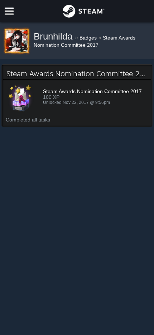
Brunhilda (54, 36)
